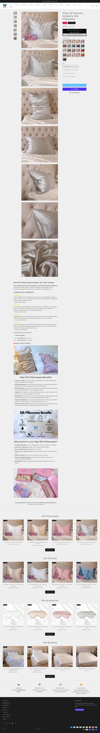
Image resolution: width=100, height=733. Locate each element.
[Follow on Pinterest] (9, 723)
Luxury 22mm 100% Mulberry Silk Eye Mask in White (13, 627)
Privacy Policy (6, 716)
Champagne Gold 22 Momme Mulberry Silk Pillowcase (37, 543)
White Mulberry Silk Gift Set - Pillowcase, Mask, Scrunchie (38, 585)
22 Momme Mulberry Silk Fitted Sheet (86, 668)
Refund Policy (6, 705)
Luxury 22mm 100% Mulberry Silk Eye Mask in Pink (62, 627)
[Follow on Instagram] (6, 723)
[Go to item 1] (15, 13)
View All (50, 549)
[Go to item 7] (15, 38)
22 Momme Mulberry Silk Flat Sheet (62, 668)
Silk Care (5, 707)
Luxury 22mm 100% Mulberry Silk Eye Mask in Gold (38, 627)
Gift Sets (31, 4)
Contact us (68, 4)
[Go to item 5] (15, 30)
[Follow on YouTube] (12, 723)
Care (56, 4)
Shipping (51, 4)
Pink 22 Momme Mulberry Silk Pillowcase (62, 542)
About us (75, 4)
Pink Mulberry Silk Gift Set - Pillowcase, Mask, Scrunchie (62, 585)
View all (50, 592)
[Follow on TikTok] (15, 723)
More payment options (74, 92)
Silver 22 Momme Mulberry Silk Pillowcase (86, 542)
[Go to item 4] (15, 25)
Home (10, 4)
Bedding (45, 4)
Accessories (38, 4)
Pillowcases (24, 4)
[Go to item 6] (15, 34)
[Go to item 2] (15, 17)
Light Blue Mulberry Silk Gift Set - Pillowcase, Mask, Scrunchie (87, 585)
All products (17, 4)
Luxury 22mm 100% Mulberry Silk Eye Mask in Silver (87, 627)
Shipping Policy (6, 703)
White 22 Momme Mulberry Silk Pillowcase (13, 542)
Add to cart (74, 85)
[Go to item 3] (15, 21)
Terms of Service (7, 714)
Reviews (61, 4)
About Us (5, 710)
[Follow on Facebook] (3, 723)
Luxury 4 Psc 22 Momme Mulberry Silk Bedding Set (37, 669)
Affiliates (11, 6)
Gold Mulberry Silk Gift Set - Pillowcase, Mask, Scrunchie (13, 585)
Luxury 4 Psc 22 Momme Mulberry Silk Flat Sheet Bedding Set (13, 669)
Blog (80, 4)
